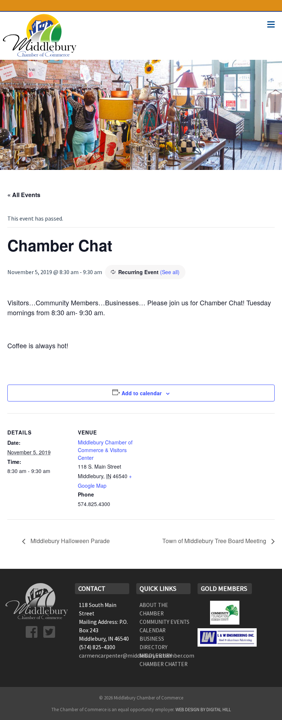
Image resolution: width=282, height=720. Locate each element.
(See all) (170, 272)
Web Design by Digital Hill (203, 709)
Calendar (153, 630)
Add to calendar (142, 393)
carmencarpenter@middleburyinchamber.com (136, 655)
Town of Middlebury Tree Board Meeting (215, 541)
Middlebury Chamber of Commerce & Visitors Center (105, 450)
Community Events (164, 621)
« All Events (23, 194)
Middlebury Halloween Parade (69, 541)
